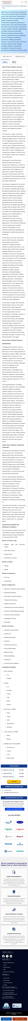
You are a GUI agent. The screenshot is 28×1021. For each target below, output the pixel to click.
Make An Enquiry (6, 1019)
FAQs (4, 969)
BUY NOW (14, 781)
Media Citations (6, 967)
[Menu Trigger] (25, 2)
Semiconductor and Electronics (12, 6)
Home (3, 6)
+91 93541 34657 (7, 790)
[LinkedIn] (11, 956)
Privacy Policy (6, 980)
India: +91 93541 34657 (8, 990)
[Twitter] (7, 956)
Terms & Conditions (7, 982)
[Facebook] (3, 956)
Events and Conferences (8, 971)
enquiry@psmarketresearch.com (11, 792)
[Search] (22, 2)
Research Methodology (8, 962)
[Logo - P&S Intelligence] (9, 3)
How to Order (6, 978)
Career (4, 965)
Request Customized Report (14, 809)
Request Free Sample (19, 1019)
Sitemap (5, 985)
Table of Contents (14, 62)
